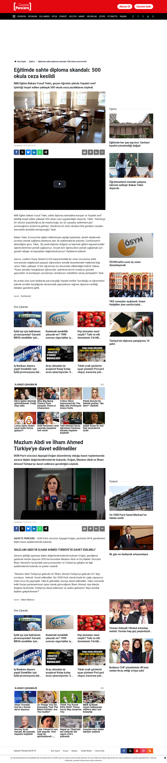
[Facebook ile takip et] (138, 16)
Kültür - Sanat (77, 16)
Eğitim (32, 61)
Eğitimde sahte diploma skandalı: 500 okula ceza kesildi (62, 61)
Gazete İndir (143, 6)
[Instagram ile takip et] (143, 750)
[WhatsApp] (40, 152)
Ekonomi (32, 16)
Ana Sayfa (21, 61)
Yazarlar (92, 16)
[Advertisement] (131, 83)
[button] (90, 152)
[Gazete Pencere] (22, 6)
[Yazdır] (84, 152)
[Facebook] (16, 152)
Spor (54, 16)
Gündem (21, 16)
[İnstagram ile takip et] (133, 16)
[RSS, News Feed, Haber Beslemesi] (150, 750)
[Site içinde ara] (153, 16)
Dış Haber (44, 16)
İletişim (74, 751)
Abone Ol (124, 6)
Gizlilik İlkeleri (86, 751)
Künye (65, 751)
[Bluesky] (28, 152)
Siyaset (63, 16)
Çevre (102, 16)
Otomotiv (112, 16)
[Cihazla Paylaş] (45, 152)
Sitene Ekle (99, 751)
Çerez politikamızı (125, 758)
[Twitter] (22, 152)
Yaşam (123, 16)
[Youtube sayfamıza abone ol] (148, 16)
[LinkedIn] (34, 152)
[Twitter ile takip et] (143, 16)
